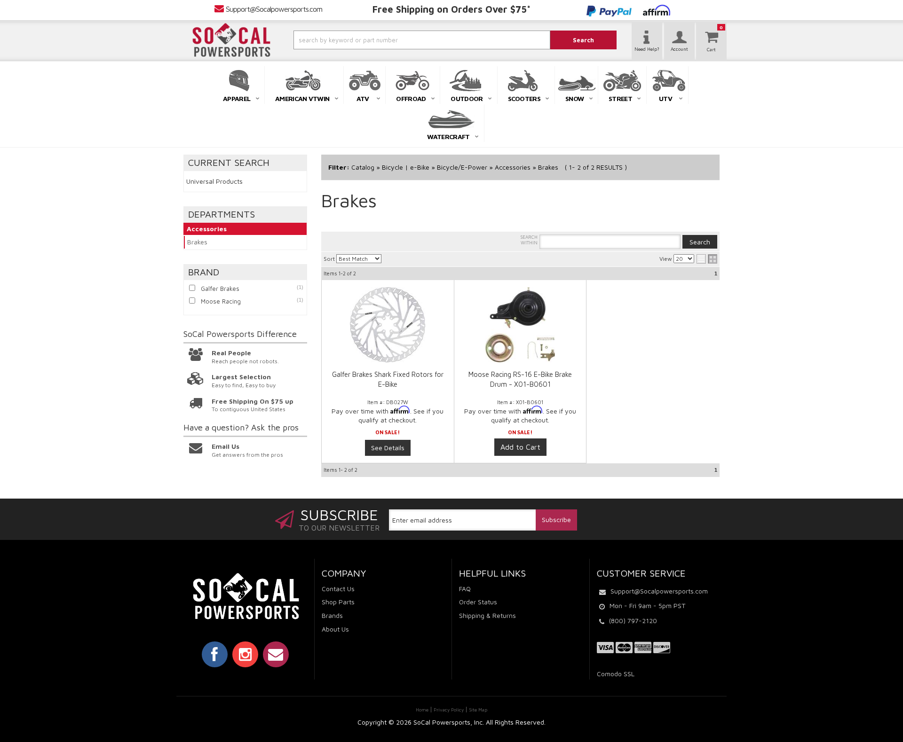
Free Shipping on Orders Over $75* (451, 9)
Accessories (207, 229)
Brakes (197, 242)
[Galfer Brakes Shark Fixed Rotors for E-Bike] (388, 324)
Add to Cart (520, 447)
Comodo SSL (615, 674)
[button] (396, 40)
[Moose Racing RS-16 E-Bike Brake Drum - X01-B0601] (520, 329)
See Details (387, 448)
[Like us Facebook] (215, 654)
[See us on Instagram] (245, 654)
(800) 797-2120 (633, 621)
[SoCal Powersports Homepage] (231, 40)
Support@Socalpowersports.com (274, 9)
